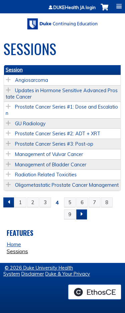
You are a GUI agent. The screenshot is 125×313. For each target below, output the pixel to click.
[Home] (62, 21)
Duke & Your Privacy (67, 274)
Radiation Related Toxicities (46, 175)
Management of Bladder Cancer (50, 165)
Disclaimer (32, 274)
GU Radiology (30, 124)
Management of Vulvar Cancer (49, 154)
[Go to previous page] (8, 202)
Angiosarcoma (31, 80)
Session (14, 70)
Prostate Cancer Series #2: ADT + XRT (57, 134)
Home (14, 244)
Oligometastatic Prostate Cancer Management (67, 185)
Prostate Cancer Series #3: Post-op (54, 144)
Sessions (17, 251)
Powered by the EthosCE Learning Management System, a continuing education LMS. (95, 292)
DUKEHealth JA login (74, 7)
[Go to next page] (81, 214)
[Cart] (104, 10)
